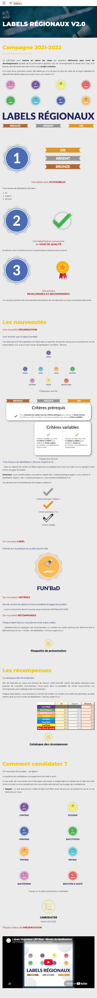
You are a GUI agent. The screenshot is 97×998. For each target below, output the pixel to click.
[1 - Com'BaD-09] (24, 809)
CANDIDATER (48, 917)
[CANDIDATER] (48, 906)
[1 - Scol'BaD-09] (73, 809)
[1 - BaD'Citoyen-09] (73, 833)
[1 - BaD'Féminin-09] (24, 878)
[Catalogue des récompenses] (48, 737)
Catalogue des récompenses (49, 744)
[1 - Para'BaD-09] (24, 833)
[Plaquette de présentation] (48, 643)
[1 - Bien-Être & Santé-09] (73, 878)
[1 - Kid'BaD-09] (73, 853)
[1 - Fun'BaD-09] (24, 853)
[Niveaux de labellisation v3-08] (48, 427)
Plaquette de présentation (48, 650)
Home (6, 17)
